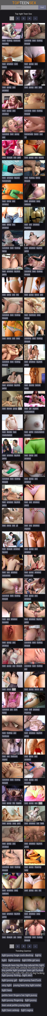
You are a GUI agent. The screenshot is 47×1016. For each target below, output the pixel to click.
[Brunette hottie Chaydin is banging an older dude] (12, 723)
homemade (29, 134)
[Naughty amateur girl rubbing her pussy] (34, 586)
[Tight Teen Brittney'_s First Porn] (12, 54)
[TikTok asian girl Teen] (12, 680)
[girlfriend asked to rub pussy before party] (12, 168)
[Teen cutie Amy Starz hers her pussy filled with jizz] (34, 262)
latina (38, 178)
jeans (27, 505)
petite (27, 251)
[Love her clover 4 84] (34, 723)
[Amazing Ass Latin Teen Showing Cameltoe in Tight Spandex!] (34, 793)
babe (42, 823)
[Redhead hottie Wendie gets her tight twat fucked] (12, 469)
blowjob (27, 44)
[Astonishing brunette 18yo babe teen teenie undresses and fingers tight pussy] (34, 857)
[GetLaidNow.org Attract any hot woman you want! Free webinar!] (34, 814)
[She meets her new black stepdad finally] (12, 563)
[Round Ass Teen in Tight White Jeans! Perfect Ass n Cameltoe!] (34, 492)
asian (9, 689)
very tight (6, 985)
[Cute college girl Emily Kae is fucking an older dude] (34, 101)
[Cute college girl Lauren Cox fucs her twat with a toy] (12, 422)
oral (41, 134)
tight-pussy (14, 960)
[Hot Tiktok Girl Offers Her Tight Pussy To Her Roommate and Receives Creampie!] (34, 563)
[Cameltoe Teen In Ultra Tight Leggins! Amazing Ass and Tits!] (12, 191)
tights (38, 955)
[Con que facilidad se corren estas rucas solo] (12, 881)
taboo (19, 937)
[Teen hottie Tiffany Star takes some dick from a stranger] (12, 586)
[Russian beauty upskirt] (34, 191)
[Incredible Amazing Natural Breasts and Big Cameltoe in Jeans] (12, 215)
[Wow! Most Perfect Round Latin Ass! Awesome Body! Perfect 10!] (12, 329)
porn (40, 87)
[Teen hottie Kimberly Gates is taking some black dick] (34, 168)
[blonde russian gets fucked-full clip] (34, 305)
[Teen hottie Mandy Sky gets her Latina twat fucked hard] (12, 238)
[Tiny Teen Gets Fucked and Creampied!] (34, 469)
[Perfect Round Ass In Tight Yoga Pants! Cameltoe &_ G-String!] (34, 747)
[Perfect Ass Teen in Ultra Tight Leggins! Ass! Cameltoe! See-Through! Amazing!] (34, 446)
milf (30, 710)
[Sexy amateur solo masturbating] (12, 633)
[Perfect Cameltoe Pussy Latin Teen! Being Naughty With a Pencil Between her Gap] (34, 680)
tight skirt (27, 975)
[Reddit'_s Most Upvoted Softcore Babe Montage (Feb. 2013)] (12, 814)
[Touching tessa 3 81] (34, 609)
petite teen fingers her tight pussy (19, 995)
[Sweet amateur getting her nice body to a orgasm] (12, 78)
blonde (41, 158)
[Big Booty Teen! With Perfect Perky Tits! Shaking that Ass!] (12, 285)
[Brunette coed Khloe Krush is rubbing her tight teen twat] (34, 422)
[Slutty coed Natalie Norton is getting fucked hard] (34, 633)
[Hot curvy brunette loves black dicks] (34, 770)
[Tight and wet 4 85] (12, 262)
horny (4, 713)
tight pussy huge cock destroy (17, 955)
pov (26, 669)
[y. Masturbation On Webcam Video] (34, 399)
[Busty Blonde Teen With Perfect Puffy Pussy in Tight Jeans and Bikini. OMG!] (34, 148)
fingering (28, 228)
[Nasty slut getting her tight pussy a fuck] (34, 78)
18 (25, 137)
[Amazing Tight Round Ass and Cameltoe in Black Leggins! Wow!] (12, 609)
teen (4, 41)
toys (14, 432)
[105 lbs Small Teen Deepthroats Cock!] (12, 656)
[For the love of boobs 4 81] (12, 375)
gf (17, 526)
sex (15, 158)
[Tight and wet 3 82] (12, 492)
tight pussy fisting (11, 975)
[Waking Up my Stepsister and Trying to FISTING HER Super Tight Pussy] (34, 700)
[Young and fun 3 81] (12, 446)
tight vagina (27, 1010)
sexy (38, 201)
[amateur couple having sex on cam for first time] (12, 747)
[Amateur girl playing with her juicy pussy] (34, 516)
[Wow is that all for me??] (12, 148)
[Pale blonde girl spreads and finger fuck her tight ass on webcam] (34, 215)
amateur (10, 64)
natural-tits (6, 575)
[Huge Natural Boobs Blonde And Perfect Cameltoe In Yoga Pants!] (34, 539)
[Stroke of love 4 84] (34, 834)
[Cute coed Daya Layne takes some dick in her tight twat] (12, 305)
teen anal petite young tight (16, 1005)
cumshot (28, 41)
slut (13, 526)
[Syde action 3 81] (12, 904)
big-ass (17, 178)
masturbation (29, 412)
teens (4, 67)
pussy (31, 64)
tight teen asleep (10, 1010)
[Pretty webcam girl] (34, 904)
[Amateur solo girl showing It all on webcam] (12, 101)
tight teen (7, 990)
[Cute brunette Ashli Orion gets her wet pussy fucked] (34, 31)
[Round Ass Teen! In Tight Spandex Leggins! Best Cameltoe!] (34, 285)
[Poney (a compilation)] (12, 124)
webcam (28, 204)
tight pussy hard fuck (30, 980)
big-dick (39, 248)
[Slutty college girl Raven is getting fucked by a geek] (12, 31)
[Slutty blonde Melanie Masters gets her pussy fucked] (12, 857)
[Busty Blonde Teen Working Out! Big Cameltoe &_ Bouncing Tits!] (34, 375)
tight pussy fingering (12, 1000)
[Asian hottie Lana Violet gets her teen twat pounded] (12, 352)
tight (4, 960)
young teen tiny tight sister (27, 985)
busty (26, 388)
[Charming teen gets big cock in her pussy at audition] (12, 700)
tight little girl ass (31, 960)
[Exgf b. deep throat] (12, 516)
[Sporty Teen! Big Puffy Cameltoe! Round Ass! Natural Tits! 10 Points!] (34, 54)
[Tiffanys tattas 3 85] (34, 238)
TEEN (24, 3)
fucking (9, 41)
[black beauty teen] (12, 793)
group (15, 409)
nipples (18, 803)
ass (36, 64)
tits (17, 295)
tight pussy (31, 1000)
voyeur (4, 759)
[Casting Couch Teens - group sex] (12, 399)
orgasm (35, 409)
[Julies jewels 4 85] (34, 352)
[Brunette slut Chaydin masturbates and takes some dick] (34, 656)
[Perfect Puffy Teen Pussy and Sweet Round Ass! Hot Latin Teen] (34, 881)
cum (16, 64)
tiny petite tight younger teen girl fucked (22, 970)
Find (42, 7)
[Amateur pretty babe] (34, 124)
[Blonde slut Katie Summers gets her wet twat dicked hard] (34, 927)
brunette (5, 44)
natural (37, 385)
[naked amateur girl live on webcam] (12, 834)
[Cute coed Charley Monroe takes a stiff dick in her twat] (12, 770)
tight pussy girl (9, 980)
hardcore (17, 41)
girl (30, 409)
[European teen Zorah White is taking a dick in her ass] (34, 329)
